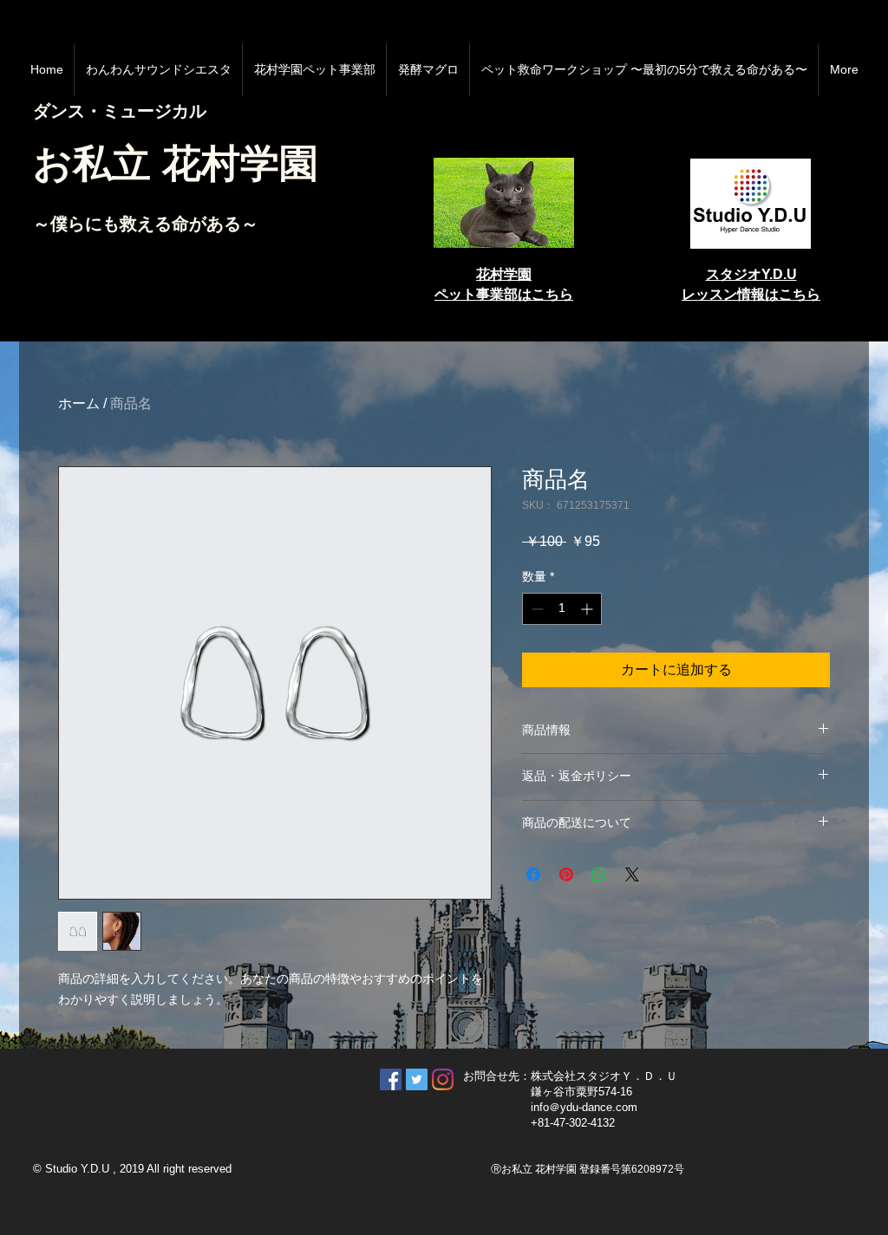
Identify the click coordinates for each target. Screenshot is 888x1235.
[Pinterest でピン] (566, 874)
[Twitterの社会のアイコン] (417, 1079)
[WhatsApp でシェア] (599, 874)
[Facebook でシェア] (533, 874)
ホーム (79, 403)
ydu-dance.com (598, 1107)
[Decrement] (535, 609)
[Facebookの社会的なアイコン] (391, 1079)
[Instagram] (443, 1079)
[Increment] (588, 609)
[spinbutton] (562, 609)
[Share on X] (632, 874)
